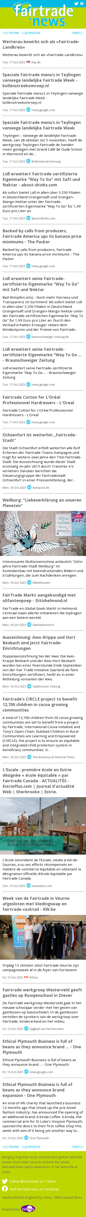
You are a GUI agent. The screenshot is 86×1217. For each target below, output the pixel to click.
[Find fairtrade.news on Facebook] (82, 4)
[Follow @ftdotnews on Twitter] (76, 4)
